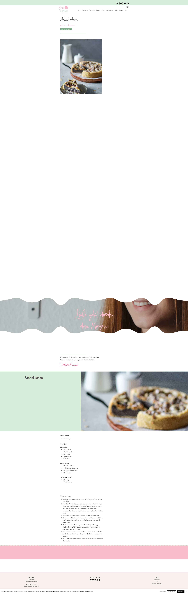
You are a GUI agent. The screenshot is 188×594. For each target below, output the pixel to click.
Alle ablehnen (171, 591)
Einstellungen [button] (163, 591)
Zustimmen (180, 591)
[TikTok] (125, 3)
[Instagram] (120, 3)
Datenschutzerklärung (87, 591)
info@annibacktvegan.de (31, 581)
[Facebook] (122, 3)
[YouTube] (128, 3)
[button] (127, 7)
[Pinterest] (117, 3)
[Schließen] (186, 591)
